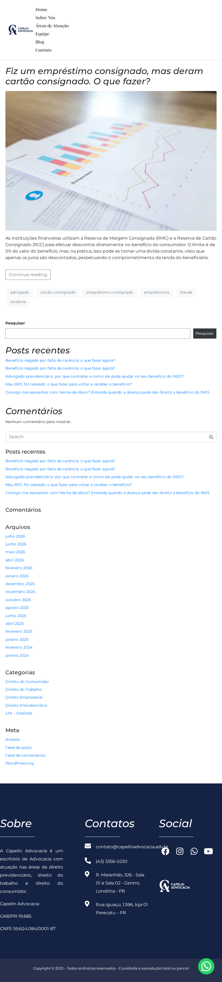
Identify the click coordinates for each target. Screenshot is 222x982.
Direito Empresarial (24, 697)
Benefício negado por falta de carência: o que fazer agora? (60, 360)
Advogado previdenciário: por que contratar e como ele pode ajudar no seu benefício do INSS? (94, 376)
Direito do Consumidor (27, 681)
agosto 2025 (17, 607)
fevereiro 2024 (18, 647)
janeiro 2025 (16, 639)
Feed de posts (18, 747)
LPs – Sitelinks (18, 713)
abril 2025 (14, 623)
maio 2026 (15, 551)
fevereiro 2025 (18, 631)
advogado (19, 292)
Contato (43, 50)
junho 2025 (15, 615)
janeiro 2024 (17, 655)
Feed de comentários (25, 755)
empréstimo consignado (109, 292)
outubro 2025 (18, 599)
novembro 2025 (20, 591)
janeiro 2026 (17, 576)
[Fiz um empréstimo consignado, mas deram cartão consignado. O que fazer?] (111, 160)
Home (41, 9)
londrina (18, 301)
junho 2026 (16, 544)
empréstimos (156, 292)
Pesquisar (15, 323)
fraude (186, 292)
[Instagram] (179, 851)
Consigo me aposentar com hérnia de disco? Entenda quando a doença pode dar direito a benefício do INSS (107, 392)
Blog (39, 42)
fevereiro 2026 (18, 567)
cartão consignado (58, 292)
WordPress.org (19, 763)
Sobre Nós (45, 17)
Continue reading (28, 274)
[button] (206, 966)
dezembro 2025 (20, 583)
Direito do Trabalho (23, 689)
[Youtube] (208, 851)
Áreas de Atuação (52, 25)
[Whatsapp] (194, 851)
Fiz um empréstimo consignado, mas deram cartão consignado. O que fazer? (104, 76)
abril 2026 (14, 560)
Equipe (42, 33)
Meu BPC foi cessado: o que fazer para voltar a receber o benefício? (68, 384)
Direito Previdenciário (26, 705)
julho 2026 (15, 536)
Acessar (12, 739)
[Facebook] (165, 851)
